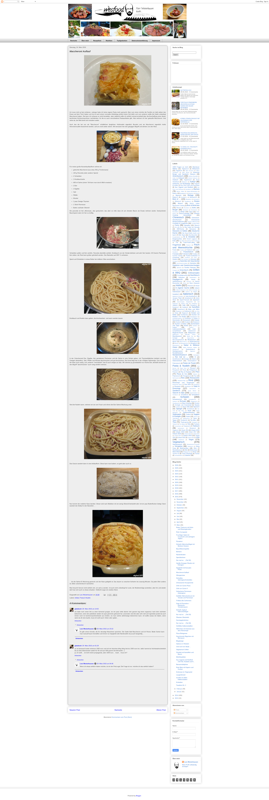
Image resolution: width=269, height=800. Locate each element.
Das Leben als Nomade (192, 227)
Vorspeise (179, 446)
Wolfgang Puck (187, 451)
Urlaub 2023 (187, 435)
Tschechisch (178, 426)
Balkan (175, 193)
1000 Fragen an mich (180, 167)
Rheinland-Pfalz (182, 380)
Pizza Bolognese (181, 633)
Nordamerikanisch (180, 355)
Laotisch (191, 327)
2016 (177, 494)
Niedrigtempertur (178, 351)
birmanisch (196, 199)
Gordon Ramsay (190, 267)
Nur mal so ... (181, 357)
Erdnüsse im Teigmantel (184, 672)
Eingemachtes (177, 239)
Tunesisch (187, 426)
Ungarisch (176, 430)
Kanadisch (193, 305)
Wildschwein (193, 450)
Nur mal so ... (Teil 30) (183, 560)
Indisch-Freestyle (192, 290)
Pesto (184, 370)
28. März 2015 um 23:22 (105, 629)
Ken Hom (196, 311)
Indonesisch (177, 291)
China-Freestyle (184, 213)
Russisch (178, 386)
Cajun (191, 211)
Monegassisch (184, 343)
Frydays (195, 254)
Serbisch (175, 401)
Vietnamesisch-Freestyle (193, 444)
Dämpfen (187, 225)
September (180, 508)
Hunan (197, 285)
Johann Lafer (184, 303)
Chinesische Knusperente (184, 583)
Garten (175, 259)
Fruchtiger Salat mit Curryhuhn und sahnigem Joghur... (185, 536)
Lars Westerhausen (87, 629)
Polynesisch (176, 376)
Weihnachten (184, 448)
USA (197, 437)
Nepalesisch (176, 349)
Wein (195, 448)
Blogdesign (180, 641)
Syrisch (196, 416)
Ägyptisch (179, 170)
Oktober (179, 505)
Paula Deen (183, 368)
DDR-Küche (180, 229)
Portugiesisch (187, 376)
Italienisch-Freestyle (178, 296)
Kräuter (196, 320)
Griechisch (184, 270)
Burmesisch (194, 209)
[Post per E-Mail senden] (104, 595)
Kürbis (186, 325)
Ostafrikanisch (177, 359)
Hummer (190, 285)
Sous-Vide (186, 407)
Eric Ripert (182, 240)
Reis (183, 378)
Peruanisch (176, 370)
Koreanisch (186, 320)
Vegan (191, 440)
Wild (186, 450)
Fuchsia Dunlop (178, 255)
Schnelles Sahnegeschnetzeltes (184, 579)
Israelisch (176, 294)
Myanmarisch (176, 345)
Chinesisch (178, 217)
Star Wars (181, 410)
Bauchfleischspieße (182, 549)
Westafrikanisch (177, 450)
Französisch (188, 252)
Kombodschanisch (177, 318)
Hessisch (188, 281)
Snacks (197, 405)
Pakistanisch (176, 363)
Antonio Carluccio (192, 178)
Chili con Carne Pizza (183, 585)
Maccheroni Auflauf (182, 572)
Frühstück (185, 254)
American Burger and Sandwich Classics (186, 173)
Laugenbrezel (180, 675)
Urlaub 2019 (188, 433)
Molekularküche (194, 341)
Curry (177, 225)
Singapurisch (194, 401)
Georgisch (175, 261)
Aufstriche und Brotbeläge (181, 183)
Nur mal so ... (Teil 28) (183, 623)
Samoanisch (192, 388)
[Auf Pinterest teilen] (116, 595)
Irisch (195, 291)
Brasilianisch (188, 201)
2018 (177, 488)
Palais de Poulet (189, 363)
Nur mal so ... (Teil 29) (183, 614)
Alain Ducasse (189, 170)
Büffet (194, 207)
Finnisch (188, 245)
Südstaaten (177, 414)
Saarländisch (188, 386)
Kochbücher (184, 315)
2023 (177, 474)
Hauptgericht (178, 279)
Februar (179, 689)
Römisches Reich (177, 384)
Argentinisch (188, 180)
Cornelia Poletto (195, 223)
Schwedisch (195, 394)
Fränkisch (190, 250)
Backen (196, 189)
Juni (178, 516)
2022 (177, 476)
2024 (177, 471)
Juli (178, 513)
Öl (195, 357)
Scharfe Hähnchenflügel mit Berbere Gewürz (185, 545)
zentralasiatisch (179, 455)
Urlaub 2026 (191, 437)
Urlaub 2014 (185, 430)
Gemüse (193, 259)
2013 (177, 698)
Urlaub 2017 (192, 432)
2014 (177, 695)
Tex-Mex (193, 420)
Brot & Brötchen (193, 205)
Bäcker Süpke (180, 191)
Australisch (188, 189)
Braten (196, 201)
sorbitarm (178, 406)
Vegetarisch (179, 442)
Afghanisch (185, 169)
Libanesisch (192, 331)
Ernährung (196, 240)
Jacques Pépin (177, 298)
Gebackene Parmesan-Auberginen (184, 592)
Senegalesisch (192, 399)
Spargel (179, 409)
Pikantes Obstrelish (182, 617)
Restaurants (194, 378)
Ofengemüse (180, 575)
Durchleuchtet (193, 235)
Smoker (197, 403)
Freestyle (176, 254)
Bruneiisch (186, 207)
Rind (190, 380)
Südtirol (188, 414)
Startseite (73, 40)
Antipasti (181, 178)
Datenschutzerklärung (140, 40)
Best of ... (177, 199)
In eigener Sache (182, 288)
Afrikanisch (195, 169)
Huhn (178, 285)
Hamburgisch (193, 277)
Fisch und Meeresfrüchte (186, 246)
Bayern (197, 193)
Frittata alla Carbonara (183, 600)
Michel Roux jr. (183, 341)
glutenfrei (179, 267)
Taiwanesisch (186, 418)
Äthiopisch (184, 181)
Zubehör (187, 455)
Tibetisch (175, 424)
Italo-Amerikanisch (191, 296)
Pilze (197, 372)
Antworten (78, 621)
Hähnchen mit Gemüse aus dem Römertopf (185, 629)
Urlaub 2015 (195, 430)
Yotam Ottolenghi (187, 453)
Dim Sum (182, 235)
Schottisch (175, 394)
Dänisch (196, 225)
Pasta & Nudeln (85, 598)
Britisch (180, 203)
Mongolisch (194, 343)
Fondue (182, 250)
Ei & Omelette (189, 237)
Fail (177, 242)
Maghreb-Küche (178, 332)
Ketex (176, 313)
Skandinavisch (176, 403)
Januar (179, 691)
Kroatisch (188, 322)
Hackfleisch (194, 275)
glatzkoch (78, 609)
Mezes (175, 341)
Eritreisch (189, 240)
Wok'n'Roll (176, 452)
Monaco (177, 343)
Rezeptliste (97, 40)
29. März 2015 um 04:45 (105, 663)
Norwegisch (196, 355)
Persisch (193, 368)
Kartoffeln (195, 307)
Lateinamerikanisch (179, 329)
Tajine (195, 418)
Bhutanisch (188, 199)
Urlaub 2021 (196, 433)
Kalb (184, 305)
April (178, 522)
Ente (174, 241)
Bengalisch (184, 197)
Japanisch (196, 300)
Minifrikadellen (181, 657)
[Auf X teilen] (112, 595)
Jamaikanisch (189, 298)
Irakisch (188, 291)
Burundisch (175, 211)
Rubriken (109, 40)
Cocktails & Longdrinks (180, 223)
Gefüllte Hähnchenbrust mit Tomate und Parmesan (185, 597)
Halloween (181, 277)
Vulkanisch (190, 446)
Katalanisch (179, 311)
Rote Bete (187, 384)
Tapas (175, 420)
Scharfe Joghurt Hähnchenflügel (182, 610)
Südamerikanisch (189, 412)
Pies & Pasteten (186, 372)
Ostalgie (186, 359)
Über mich (85, 40)
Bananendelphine (182, 664)
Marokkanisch (177, 336)
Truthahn (196, 424)
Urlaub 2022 (178, 435)
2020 (177, 482)
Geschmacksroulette (182, 263)
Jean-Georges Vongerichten (185, 301)
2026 (177, 465)
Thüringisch (194, 422)
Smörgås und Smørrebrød (183, 405)
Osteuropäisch (192, 360)
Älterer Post (161, 710)
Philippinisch (193, 370)
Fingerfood (177, 245)
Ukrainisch (192, 428)
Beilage (190, 195)
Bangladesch (183, 193)
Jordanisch (194, 303)
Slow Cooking (186, 403)
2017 (177, 491)
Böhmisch (178, 201)
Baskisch (191, 193)
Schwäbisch (184, 394)
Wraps (195, 452)
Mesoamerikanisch (178, 340)
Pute (195, 376)
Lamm (175, 327)
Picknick (175, 372)
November (180, 502)
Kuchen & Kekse (181, 324)
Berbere (179, 551)
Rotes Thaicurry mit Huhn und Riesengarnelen (184, 528)
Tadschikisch (176, 418)
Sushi (188, 416)
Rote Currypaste (181, 532)
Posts (177, 710)
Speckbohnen (180, 557)
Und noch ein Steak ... (183, 646)
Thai (174, 422)
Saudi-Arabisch (194, 392)
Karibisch (185, 307)
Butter (183, 211)
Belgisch (175, 197)
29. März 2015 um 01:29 (90, 645)
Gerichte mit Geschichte (190, 261)
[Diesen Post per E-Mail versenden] (108, 595)
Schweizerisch (177, 399)
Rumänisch (196, 384)
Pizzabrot (179, 541)
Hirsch (184, 283)
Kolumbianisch (193, 316)
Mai (178, 519)
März (178, 525)
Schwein (184, 397)
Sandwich (176, 391)
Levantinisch (177, 331)
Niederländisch (190, 349)
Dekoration (192, 229)
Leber (194, 329)
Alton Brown (185, 172)
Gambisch (187, 257)
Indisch (197, 288)
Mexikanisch (192, 340)
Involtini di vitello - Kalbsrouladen (182, 678)
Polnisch (195, 374)
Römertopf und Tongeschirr (183, 382)
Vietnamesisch (177, 444)
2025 (177, 468)
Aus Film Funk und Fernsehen (190, 185)
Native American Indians (190, 347)
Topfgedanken (122, 40)
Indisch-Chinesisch (181, 290)
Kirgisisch (185, 313)
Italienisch (188, 294)
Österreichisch (177, 360)
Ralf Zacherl (176, 378)
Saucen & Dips (178, 393)
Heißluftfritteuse (177, 281)
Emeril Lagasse (192, 239)
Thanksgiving (185, 422)
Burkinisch (185, 209)
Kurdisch (195, 325)
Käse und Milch (193, 309)
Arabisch (175, 180)
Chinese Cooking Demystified (186, 214)
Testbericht (184, 420)
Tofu (188, 424)
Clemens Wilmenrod (192, 221)
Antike (174, 178)
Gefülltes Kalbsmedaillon (184, 626)
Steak (189, 410)
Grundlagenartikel (182, 275)
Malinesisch (176, 334)
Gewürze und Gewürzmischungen (186, 265)
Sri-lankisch (190, 409)
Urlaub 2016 (180, 432)
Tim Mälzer (182, 424)
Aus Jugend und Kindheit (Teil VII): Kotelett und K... (185, 660)
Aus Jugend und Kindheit (184, 187)
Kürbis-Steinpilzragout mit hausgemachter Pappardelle (190, 120)
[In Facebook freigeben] (114, 595)
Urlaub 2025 (181, 437)
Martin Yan (190, 336)
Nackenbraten (181, 554)
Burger (175, 210)
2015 (177, 496)
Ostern (194, 359)
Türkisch (196, 426)
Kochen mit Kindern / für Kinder (186, 315)
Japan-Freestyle (184, 300)
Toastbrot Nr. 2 (181, 685)
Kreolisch (178, 322)
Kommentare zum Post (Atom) (122, 717)
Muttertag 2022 (185, 90)
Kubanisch (196, 322)
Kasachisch (181, 309)
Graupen (175, 270)
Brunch (179, 207)
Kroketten (179, 682)
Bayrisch (178, 195)
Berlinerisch (193, 197)
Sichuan (183, 401)
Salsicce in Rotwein (182, 644)
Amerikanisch (178, 176)
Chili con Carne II (182, 588)
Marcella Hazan (190, 334)
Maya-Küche (190, 338)
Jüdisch (175, 305)
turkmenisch (181, 428)
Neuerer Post (75, 710)
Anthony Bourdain (193, 176)
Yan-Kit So (176, 453)
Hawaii (193, 279)
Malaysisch (192, 332)
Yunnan (197, 453)
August (179, 510)
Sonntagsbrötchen (182, 620)
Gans (195, 257)
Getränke (193, 263)
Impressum (156, 40)
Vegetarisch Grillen (182, 649)
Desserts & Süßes (180, 231)
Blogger (138, 796)
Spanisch (196, 407)
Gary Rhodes (184, 259)
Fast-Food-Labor (189, 242)
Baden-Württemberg (192, 191)
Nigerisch (192, 351)
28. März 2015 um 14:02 (90, 609)
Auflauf (77, 598)
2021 (177, 479)
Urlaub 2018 (177, 434)
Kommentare (179, 713)
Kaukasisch (188, 311)
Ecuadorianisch (176, 237)
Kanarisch (176, 307)
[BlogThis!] (110, 595)
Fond (174, 250)
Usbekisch (181, 439)
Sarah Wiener (192, 390)
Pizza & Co (182, 374)
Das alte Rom (178, 227)
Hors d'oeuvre (194, 283)
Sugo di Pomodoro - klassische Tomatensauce (183, 605)
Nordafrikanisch (178, 353)
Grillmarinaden (193, 273)
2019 (177, 485)
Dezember (180, 499)
